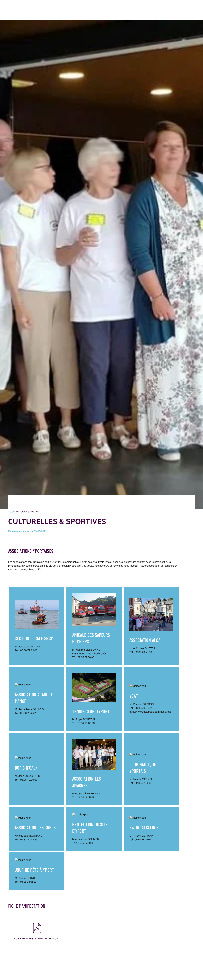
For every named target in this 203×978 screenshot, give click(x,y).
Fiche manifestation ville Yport (36, 938)
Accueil (11, 511)
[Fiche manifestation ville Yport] (37, 928)
